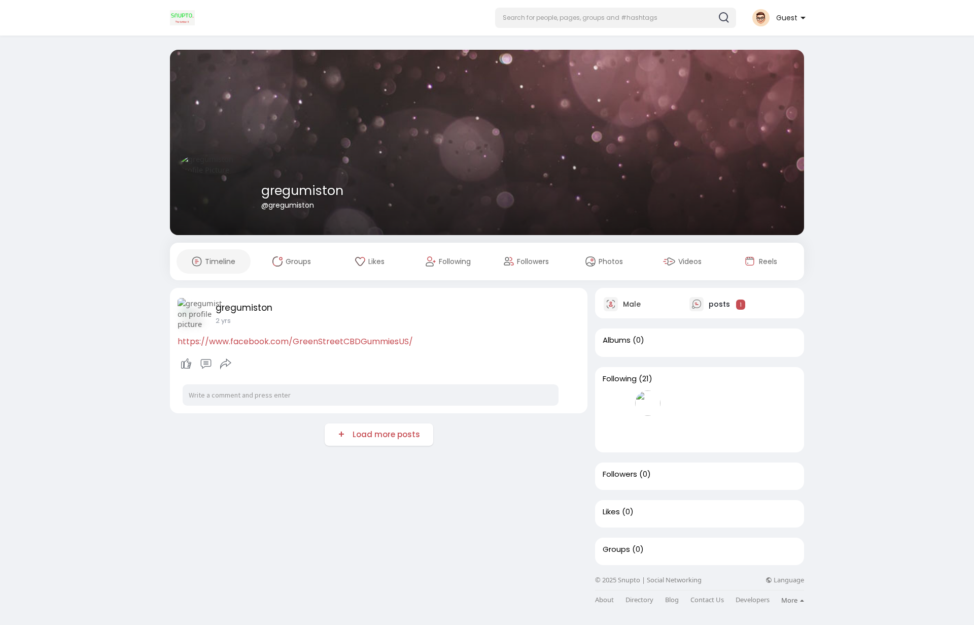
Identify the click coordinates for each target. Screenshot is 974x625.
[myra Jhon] (647, 403)
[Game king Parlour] (680, 403)
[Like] (205, 364)
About (604, 600)
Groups (616, 549)
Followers (620, 474)
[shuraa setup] (712, 403)
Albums (617, 340)
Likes (611, 512)
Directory (639, 600)
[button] (615, 18)
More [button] (790, 600)
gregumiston (302, 191)
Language (788, 580)
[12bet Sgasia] (615, 432)
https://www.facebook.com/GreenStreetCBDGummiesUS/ (295, 341)
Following (620, 379)
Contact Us (707, 600)
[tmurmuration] (777, 403)
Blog (672, 600)
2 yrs (223, 320)
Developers (753, 600)
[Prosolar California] (745, 403)
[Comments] (206, 364)
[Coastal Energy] (647, 432)
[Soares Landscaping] (615, 403)
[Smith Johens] (680, 432)
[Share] (225, 364)
